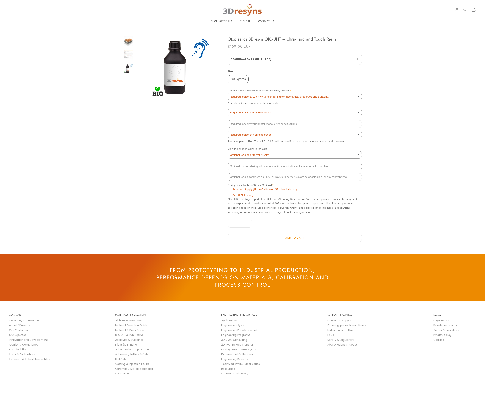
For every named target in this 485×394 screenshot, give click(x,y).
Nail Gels (120, 359)
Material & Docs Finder (130, 330)
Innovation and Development (28, 340)
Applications (229, 320)
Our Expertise (18, 335)
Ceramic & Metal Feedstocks (134, 369)
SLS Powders (123, 373)
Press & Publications (22, 354)
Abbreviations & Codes (342, 344)
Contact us (266, 21)
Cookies (438, 340)
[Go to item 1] (128, 41)
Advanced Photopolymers (132, 349)
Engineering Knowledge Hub (239, 330)
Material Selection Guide (131, 325)
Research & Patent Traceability (29, 359)
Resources (228, 369)
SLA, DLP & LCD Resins (129, 335)
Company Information (24, 320)
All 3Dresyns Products (129, 320)
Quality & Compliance (23, 344)
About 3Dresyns (19, 325)
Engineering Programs (235, 335)
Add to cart (294, 238)
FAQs (330, 335)
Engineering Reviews (234, 359)
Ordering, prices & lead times (346, 325)
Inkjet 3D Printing (126, 344)
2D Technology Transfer (237, 344)
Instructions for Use (340, 330)
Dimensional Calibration (237, 354)
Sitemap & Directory (234, 373)
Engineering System (234, 325)
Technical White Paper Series (240, 364)
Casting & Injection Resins (132, 364)
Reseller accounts (445, 325)
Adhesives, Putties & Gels (131, 354)
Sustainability (18, 349)
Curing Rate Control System (239, 349)
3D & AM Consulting (234, 340)
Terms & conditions (446, 330)
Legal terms (441, 320)
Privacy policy (442, 335)
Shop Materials (221, 21)
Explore (245, 21)
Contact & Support (340, 320)
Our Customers (19, 330)
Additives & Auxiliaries (129, 340)
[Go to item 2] (128, 55)
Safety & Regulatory (340, 340)
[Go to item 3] (128, 68)
